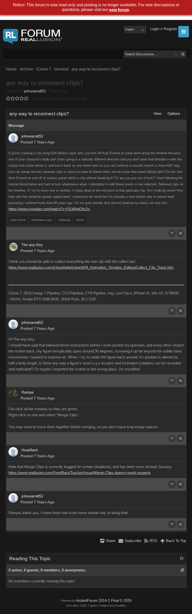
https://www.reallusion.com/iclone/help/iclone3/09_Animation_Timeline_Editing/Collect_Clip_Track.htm (91, 268)
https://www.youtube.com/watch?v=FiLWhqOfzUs (49, 209)
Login (154, 29)
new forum (119, 10)
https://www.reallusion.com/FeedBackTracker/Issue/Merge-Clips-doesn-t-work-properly (79, 473)
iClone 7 (43, 69)
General (61, 69)
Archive (26, 69)
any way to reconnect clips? (96, 69)
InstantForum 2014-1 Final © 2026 (104, 601)
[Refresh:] (182, 570)
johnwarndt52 (35, 91)
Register (171, 29)
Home (11, 69)
